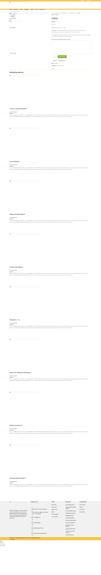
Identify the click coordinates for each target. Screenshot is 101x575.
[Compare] (11, 106)
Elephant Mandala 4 (17, 214)
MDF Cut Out (58, 13)
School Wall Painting (70, 504)
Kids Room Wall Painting (71, 520)
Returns (81, 507)
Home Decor (54, 507)
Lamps (53, 511)
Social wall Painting (70, 534)
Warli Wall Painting (69, 515)
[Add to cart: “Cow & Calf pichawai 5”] (11, 122)
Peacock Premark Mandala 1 (20, 373)
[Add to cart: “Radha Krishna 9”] (11, 439)
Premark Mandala (72, 13)
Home (53, 13)
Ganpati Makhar (55, 514)
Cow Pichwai (14, 161)
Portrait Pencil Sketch (70, 522)
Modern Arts (12, 537)
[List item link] (40, 521)
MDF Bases (65, 13)
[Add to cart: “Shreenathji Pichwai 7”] (11, 492)
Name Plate (54, 504)
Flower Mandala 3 (16, 267)
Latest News (82, 511)
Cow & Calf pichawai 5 (18, 109)
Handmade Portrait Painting (70, 525)
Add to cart (62, 56)
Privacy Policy (82, 504)
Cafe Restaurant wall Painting (70, 532)
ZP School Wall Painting (71, 510)
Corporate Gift (55, 516)
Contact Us (81, 509)
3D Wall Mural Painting (70, 513)
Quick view (11, 126)
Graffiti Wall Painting (70, 517)
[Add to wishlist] (11, 119)
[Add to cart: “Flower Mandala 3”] (11, 281)
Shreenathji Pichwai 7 (18, 478)
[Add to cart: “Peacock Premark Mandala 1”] (11, 386)
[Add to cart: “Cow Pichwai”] (11, 175)
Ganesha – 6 (14, 320)
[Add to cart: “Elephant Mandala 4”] (11, 228)
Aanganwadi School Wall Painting (71, 507)
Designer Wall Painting (70, 528)
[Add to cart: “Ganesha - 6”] (11, 333)
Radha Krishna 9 (16, 425)
